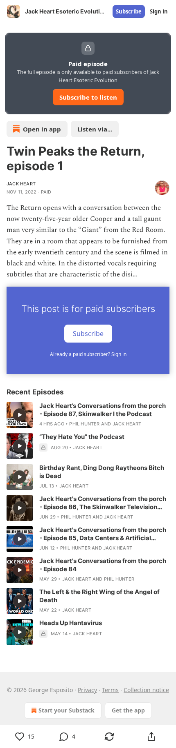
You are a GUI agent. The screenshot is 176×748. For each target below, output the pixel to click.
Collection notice (146, 690)
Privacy (87, 690)
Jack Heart (21, 184)
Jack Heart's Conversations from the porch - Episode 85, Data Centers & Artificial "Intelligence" (102, 534)
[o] (19, 414)
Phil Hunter (84, 424)
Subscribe (129, 11)
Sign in (159, 11)
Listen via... (94, 129)
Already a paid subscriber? (88, 354)
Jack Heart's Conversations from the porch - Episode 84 (102, 565)
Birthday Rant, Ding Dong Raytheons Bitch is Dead (101, 472)
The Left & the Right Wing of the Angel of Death (99, 596)
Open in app (42, 129)
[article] (88, 415)
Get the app (128, 710)
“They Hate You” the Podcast (81, 437)
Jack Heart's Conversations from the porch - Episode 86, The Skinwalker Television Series (102, 503)
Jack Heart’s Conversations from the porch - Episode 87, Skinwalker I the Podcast (102, 410)
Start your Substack (66, 710)
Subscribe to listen (88, 97)
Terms (110, 690)
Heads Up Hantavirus (70, 623)
